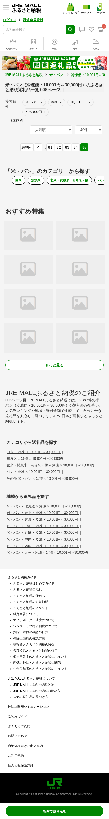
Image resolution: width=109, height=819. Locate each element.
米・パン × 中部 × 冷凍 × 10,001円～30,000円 (43, 526)
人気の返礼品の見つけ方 (30, 697)
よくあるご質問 (19, 726)
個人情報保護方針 (20, 765)
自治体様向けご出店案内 (25, 746)
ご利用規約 (16, 755)
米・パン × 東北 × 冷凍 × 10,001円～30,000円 (43, 513)
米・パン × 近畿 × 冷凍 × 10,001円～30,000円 (43, 533)
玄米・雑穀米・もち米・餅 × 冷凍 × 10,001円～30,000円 (51, 465)
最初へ (27, 147)
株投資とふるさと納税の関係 (33, 644)
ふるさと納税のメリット (30, 608)
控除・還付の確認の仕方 (30, 632)
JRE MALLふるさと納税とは (33, 685)
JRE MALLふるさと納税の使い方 (36, 691)
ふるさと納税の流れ (27, 589)
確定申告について (26, 614)
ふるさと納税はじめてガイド (33, 583)
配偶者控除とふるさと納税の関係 (37, 663)
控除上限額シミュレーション (28, 706)
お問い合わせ (17, 736)
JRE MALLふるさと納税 (24, 75)
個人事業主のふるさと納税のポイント (40, 656)
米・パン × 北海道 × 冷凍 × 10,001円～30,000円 (44, 506)
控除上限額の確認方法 (29, 638)
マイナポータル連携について (33, 620)
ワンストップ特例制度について (35, 626)
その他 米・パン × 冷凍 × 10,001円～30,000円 (42, 479)
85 (84, 147)
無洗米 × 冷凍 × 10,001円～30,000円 (35, 459)
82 (59, 147)
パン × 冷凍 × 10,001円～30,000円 (34, 472)
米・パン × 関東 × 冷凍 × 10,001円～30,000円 (43, 519)
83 (67, 147)
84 (76, 147)
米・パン (56, 75)
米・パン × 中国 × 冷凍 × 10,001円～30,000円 (43, 539)
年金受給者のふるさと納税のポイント (40, 669)
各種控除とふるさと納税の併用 (35, 650)
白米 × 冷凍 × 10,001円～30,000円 (34, 452)
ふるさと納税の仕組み (29, 596)
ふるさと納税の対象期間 (30, 602)
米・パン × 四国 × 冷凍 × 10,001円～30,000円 (43, 546)
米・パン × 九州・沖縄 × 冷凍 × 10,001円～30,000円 (47, 553)
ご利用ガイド (17, 716)
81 (50, 147)
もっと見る (54, 365)
